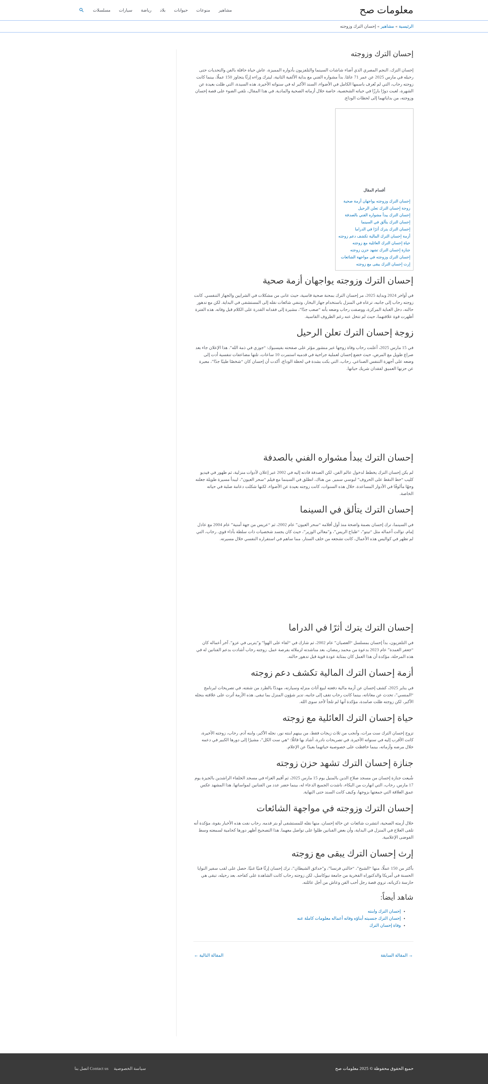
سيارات (125, 10)
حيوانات (181, 10)
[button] (81, 10)
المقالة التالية (208, 955)
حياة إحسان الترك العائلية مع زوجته (381, 243)
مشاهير (225, 10)
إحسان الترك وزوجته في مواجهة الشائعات (375, 257)
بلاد (162, 10)
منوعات (203, 10)
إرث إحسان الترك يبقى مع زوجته (383, 264)
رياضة (146, 10)
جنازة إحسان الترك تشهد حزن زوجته (380, 250)
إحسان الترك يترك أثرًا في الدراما (382, 229)
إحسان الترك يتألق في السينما (385, 222)
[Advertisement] (375, 149)
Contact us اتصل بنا (91, 1068)
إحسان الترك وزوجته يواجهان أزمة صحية (376, 201)
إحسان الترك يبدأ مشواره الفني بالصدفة (377, 215)
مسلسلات (101, 10)
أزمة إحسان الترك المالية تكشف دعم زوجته (374, 236)
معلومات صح (386, 10)
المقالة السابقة (397, 955)
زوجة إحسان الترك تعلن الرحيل (384, 208)
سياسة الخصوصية (130, 1068)
